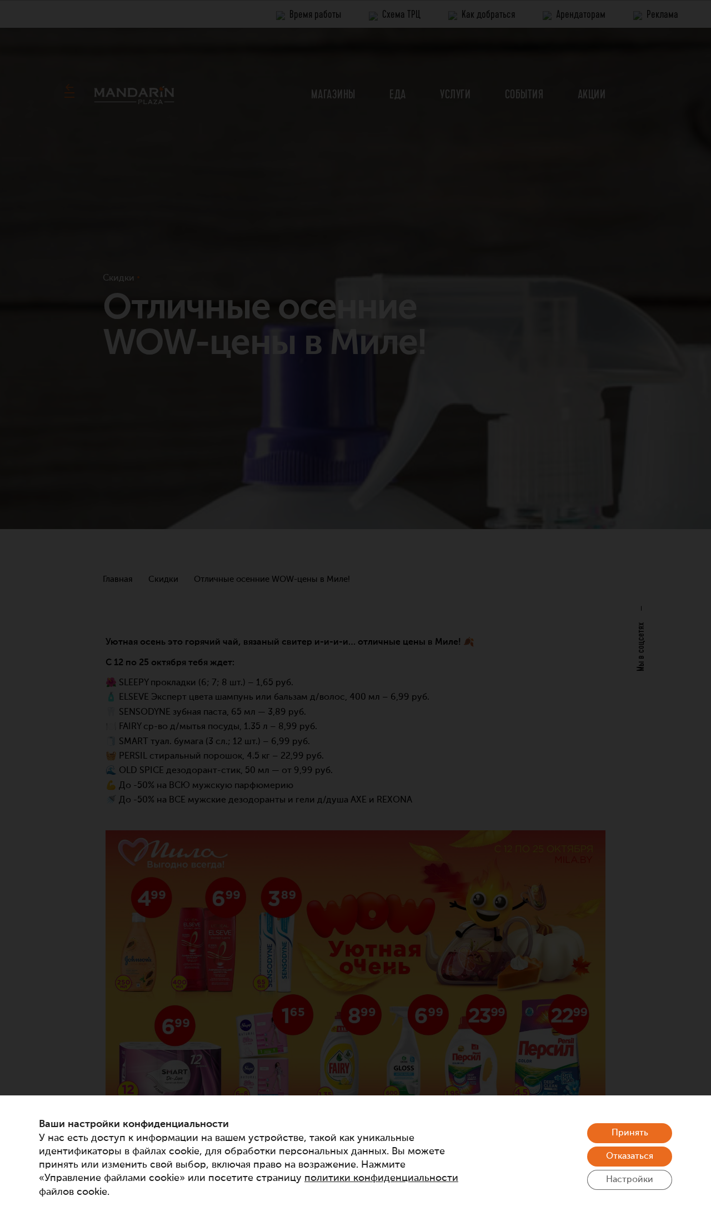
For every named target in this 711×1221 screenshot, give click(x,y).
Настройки (629, 1179)
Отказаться (629, 1156)
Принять (630, 1133)
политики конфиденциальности (381, 1178)
